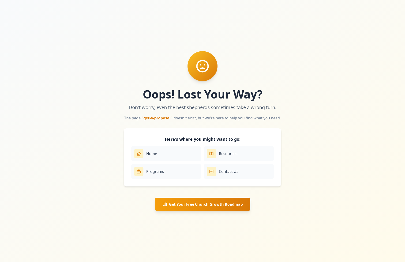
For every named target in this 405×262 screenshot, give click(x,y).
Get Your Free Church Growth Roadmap (206, 204)
